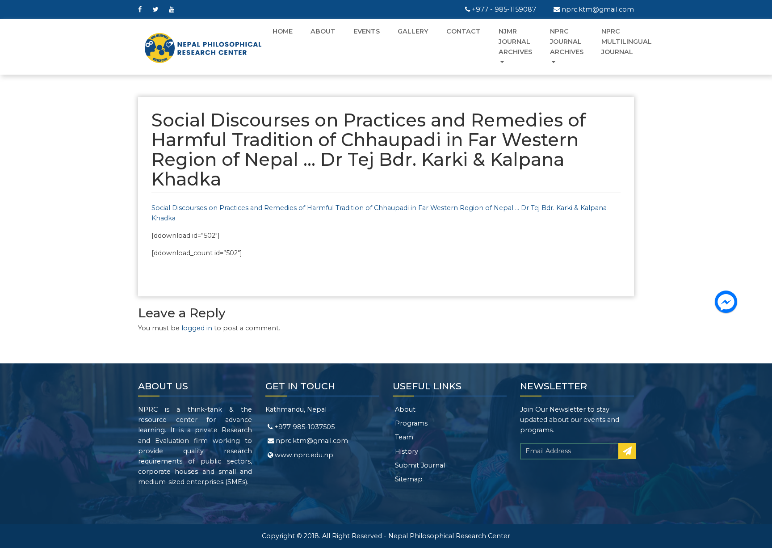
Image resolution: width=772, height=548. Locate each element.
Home (283, 31)
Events (366, 31)
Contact (463, 31)
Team (404, 437)
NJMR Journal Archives (515, 41)
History (406, 451)
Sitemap (409, 479)
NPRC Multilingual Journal (626, 41)
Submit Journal (420, 465)
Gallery (413, 31)
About (323, 31)
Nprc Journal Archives (566, 41)
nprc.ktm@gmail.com (597, 9)
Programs (411, 423)
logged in (196, 328)
